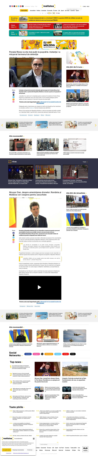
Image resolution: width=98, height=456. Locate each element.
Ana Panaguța (31, 197)
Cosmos (72, 10)
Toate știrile (24, 10)
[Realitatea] (53, 6)
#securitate (37, 306)
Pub (36, 6)
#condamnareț (23, 115)
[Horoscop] (40, 13)
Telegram (14, 97)
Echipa (32, 6)
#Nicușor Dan (30, 306)
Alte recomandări (16, 136)
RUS (88, 6)
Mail (14, 102)
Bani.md (61, 450)
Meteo (41, 450)
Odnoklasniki (14, 100)
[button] (33, 438)
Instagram (36, 354)
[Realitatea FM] (49, 13)
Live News (13, 33)
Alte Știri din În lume (74, 67)
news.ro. (32, 108)
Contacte (27, 6)
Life (59, 10)
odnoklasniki (16, 6)
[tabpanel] (20, 175)
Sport (62, 10)
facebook (10, 6)
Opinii (77, 10)
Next (97, 124)
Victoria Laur (31, 57)
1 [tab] (47, 185)
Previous (1, 124)
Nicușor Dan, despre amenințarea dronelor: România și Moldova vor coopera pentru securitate (35, 193)
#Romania (48, 115)
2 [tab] (48, 185)
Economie (49, 10)
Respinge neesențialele (18, 450)
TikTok (72, 354)
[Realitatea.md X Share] (13, 95)
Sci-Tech (67, 10)
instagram (12, 6)
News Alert (13, 26)
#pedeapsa (36, 115)
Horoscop (47, 450)
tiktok (23, 6)
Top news (15, 362)
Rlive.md (54, 450)
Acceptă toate (6, 450)
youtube (21, 6)
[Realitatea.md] (85, 449)
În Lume (23, 57)
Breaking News (14, 19)
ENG (84, 6)
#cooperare (22, 306)
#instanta (30, 115)
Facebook (14, 93)
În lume (55, 10)
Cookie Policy (8, 453)
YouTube (66, 354)
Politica (38, 10)
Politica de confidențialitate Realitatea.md (21, 453)
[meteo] (45, 13)
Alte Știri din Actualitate (75, 193)
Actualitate (33, 10)
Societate (43, 10)
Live (59, 13)
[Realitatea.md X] (14, 6)
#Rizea (42, 115)
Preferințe (29, 450)
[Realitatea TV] (54, 13)
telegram (18, 6)
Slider (23, 197)
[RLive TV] (13, 162)
